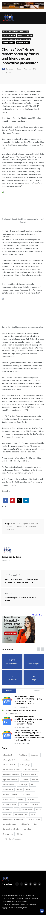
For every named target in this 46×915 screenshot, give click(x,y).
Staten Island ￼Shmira (11, 829)
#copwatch (35, 755)
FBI (17, 809)
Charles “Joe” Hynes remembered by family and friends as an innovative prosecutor (22, 526)
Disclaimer (19, 898)
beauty (19, 789)
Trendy (37, 691)
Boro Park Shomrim (10, 794)
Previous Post (14, 575)
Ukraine (20, 834)
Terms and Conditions (28, 905)
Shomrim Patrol (23, 42)
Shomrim (37, 824)
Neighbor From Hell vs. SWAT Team (21, 710)
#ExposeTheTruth (9, 765)
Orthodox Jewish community (13, 819)
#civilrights (23, 755)
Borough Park (26, 794)
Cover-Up (35, 804)
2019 (32, 784)
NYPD (33, 814)
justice (38, 809)
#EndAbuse (26, 760)
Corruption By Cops (11, 557)
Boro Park (29, 789)
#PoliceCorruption (29, 775)
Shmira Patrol (8, 42)
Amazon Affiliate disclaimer (11, 895)
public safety (25, 824)
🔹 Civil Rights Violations (12, 839)
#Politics (24, 780)
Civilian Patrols (9, 35)
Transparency (8, 834)
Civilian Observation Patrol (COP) (15, 32)
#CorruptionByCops (10, 760)
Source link (6, 491)
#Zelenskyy (23, 784)
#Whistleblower (8, 784)
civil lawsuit (32, 799)
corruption (23, 804)
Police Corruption (34, 819)
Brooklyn (21, 799)
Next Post (9, 593)
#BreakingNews (8, 755)
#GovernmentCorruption (12, 770)
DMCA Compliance (31, 898)
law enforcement (21, 814)
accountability (8, 789)
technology (27, 829)
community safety (9, 804)
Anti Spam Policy (28, 895)
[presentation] (38, 649)
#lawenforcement (31, 770)
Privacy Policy (22, 901)
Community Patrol (25, 35)
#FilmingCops (25, 765)
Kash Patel (7, 814)
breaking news (8, 799)
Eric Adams (7, 809)
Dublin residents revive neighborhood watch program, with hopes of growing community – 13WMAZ (28, 700)
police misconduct (9, 824)
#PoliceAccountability (11, 775)
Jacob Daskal (27, 809)
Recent (9, 691)
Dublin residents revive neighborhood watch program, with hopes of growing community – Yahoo (28, 720)
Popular (23, 691)
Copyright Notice (8, 898)
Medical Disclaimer (9, 901)
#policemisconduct (10, 780)
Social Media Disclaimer (11, 905)
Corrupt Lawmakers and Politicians (16, 39)
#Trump (35, 780)
